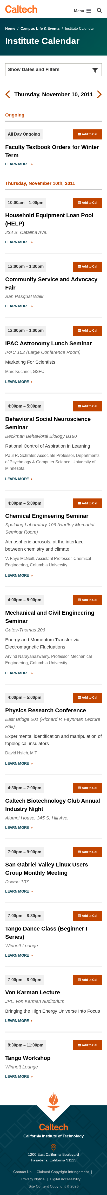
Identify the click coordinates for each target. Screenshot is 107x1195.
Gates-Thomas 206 (25, 629)
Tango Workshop (27, 1058)
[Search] (99, 10)
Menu (79, 11)
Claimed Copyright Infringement (63, 1172)
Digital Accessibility (65, 1179)
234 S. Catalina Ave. (26, 232)
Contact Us (22, 1172)
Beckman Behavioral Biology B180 (41, 436)
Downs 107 (17, 881)
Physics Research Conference (45, 710)
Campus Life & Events (40, 28)
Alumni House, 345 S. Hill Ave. (37, 818)
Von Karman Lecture (32, 992)
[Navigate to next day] (99, 94)
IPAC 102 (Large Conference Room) (43, 352)
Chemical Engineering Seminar (47, 516)
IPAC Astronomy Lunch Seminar (48, 343)
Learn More (17, 164)
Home (10, 28)
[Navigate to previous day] (7, 94)
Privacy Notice (33, 1179)
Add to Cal (89, 134)
